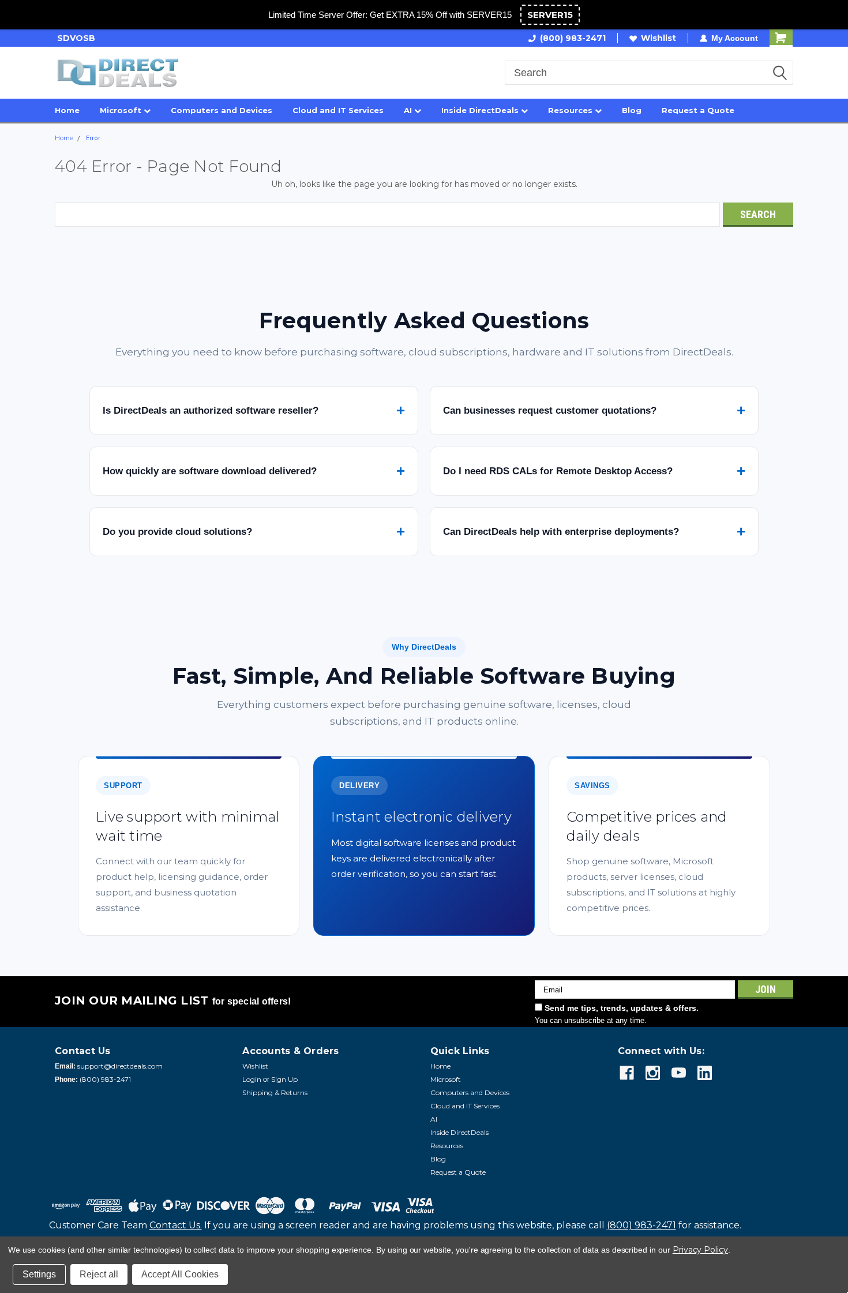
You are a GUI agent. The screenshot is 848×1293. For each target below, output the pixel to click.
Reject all (99, 1274)
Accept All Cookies (180, 1274)
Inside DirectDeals (481, 110)
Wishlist (658, 38)
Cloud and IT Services (338, 110)
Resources (571, 110)
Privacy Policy (700, 1250)
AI (409, 110)
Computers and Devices (221, 110)
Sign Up (284, 1079)
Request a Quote (698, 110)
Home (67, 110)
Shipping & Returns (274, 1092)
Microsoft (122, 110)
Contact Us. (175, 1225)
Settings (39, 1274)
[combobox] (649, 73)
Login (251, 1079)
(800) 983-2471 (573, 38)
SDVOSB (74, 38)
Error (93, 138)
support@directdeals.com (120, 1066)
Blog (631, 110)
